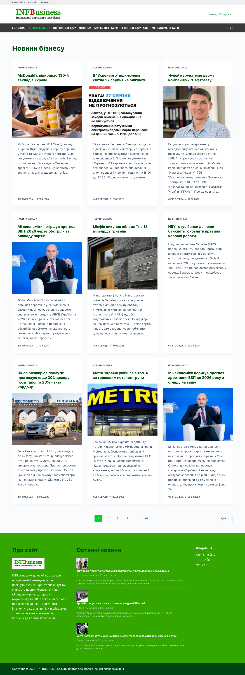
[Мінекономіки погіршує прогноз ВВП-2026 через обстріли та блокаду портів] (47, 268)
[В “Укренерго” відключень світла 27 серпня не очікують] (122, 112)
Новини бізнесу (39, 27)
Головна (18, 27)
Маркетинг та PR (106, 27)
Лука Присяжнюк (88, 608)
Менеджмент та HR (165, 27)
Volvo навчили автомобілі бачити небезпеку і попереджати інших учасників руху (126, 635)
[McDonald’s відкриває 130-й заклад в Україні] (47, 112)
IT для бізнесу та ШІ (135, 27)
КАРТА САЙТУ (18, 2)
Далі (223, 518)
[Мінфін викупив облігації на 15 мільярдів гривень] (122, 263)
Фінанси (85, 27)
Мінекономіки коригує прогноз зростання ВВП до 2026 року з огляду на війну (196, 377)
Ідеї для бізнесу (64, 27)
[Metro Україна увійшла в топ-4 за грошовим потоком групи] (122, 410)
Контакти (46, 2)
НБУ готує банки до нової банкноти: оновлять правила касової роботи (194, 231)
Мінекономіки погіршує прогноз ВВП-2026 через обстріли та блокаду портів (46, 231)
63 (146, 518)
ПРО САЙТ (33, 2)
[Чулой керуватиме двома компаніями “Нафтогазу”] (198, 112)
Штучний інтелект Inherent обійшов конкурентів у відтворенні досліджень (122, 570)
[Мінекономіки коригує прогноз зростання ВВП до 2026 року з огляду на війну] (198, 414)
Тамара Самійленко (89, 575)
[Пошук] (231, 28)
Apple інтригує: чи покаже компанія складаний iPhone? (110, 603)
